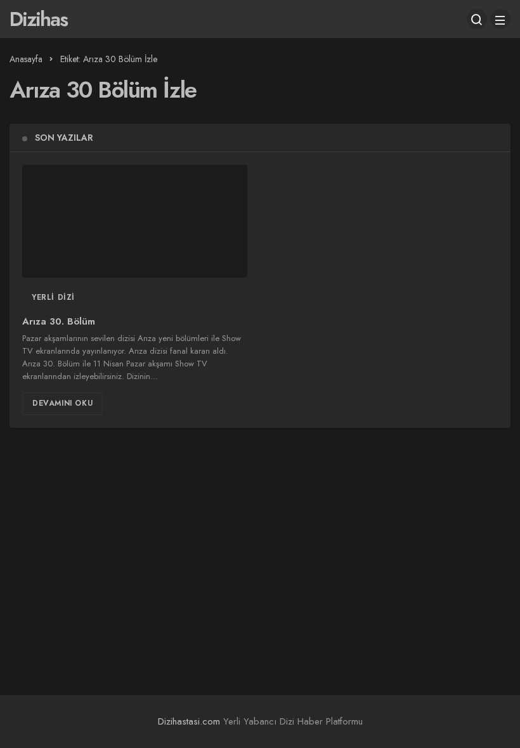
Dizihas (38, 19)
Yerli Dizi (53, 297)
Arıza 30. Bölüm (58, 322)
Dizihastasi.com (189, 721)
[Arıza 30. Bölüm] (134, 221)
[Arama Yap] (477, 19)
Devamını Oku (62, 403)
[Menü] (500, 19)
